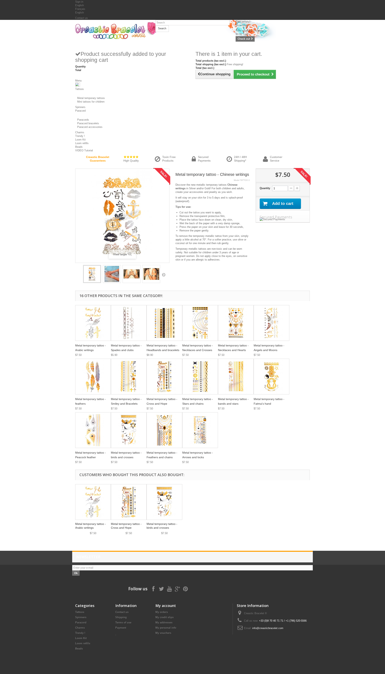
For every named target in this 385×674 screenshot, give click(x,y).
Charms (80, 627)
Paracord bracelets (88, 123)
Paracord (80, 622)
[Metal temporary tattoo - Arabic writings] (93, 323)
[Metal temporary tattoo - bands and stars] (236, 376)
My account (165, 605)
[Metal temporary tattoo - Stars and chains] (200, 376)
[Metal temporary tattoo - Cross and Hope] (164, 376)
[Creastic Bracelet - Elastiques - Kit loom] (112, 32)
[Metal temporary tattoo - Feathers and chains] (164, 430)
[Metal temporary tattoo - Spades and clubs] (129, 323)
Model (236, 180)
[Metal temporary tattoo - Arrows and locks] (200, 430)
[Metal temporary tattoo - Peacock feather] (93, 430)
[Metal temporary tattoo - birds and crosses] (129, 430)
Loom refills (82, 643)
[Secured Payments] (283, 219)
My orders (161, 612)
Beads (79, 648)
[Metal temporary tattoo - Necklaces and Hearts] (236, 323)
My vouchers (163, 632)
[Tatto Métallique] (92, 274)
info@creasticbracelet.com (267, 628)
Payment (120, 627)
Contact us (81, 17)
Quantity (265, 188)
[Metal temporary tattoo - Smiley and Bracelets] (129, 376)
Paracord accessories (89, 126)
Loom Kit (81, 638)
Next (164, 275)
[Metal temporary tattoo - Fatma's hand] (271, 376)
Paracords (83, 119)
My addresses (163, 622)
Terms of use (123, 622)
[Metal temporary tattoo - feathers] (93, 376)
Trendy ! (80, 632)
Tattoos (79, 612)
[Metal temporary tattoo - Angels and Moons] (271, 323)
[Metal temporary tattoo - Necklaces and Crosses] (200, 323)
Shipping (121, 617)
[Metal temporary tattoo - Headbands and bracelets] (164, 323)
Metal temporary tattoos (91, 98)
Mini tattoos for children (90, 101)
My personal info (165, 627)
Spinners (80, 617)
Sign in (79, 1)
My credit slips (164, 617)
